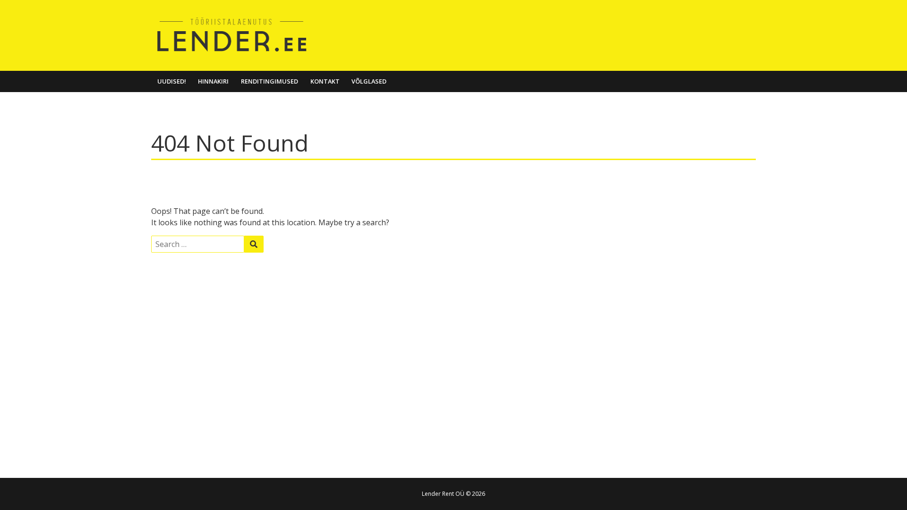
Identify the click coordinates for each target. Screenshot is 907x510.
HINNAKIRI (213, 81)
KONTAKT (325, 81)
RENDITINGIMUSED (269, 81)
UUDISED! (171, 81)
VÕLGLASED (368, 81)
